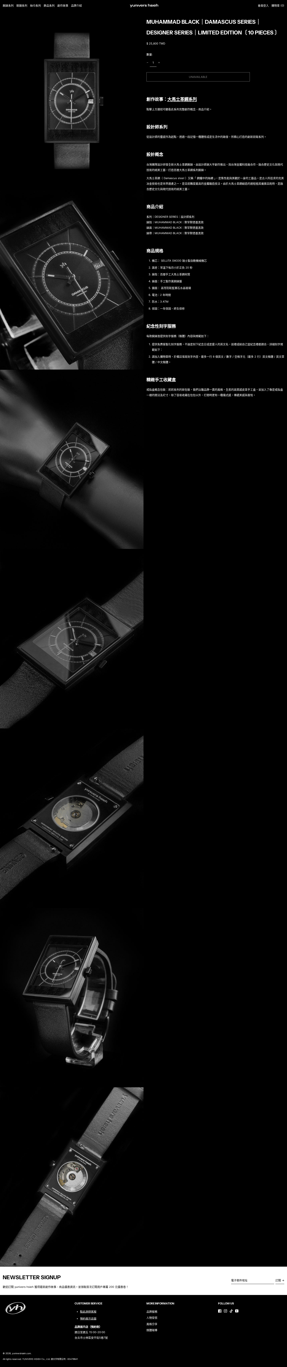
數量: (149, 54)
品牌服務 (151, 1311)
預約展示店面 (88, 1318)
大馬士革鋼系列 (182, 99)
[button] (277, 5)
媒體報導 (151, 1330)
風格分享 (151, 1324)
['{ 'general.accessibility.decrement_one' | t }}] (147, 62)
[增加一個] (159, 62)
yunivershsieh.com (21, 1353)
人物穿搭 (151, 1317)
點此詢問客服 (88, 1311)
